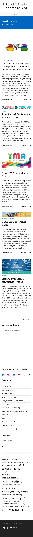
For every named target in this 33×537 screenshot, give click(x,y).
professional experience (13, 503)
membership (19, 495)
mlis (4, 498)
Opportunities (11, 218)
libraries (8, 491)
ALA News (5, 170)
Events (4, 111)
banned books (7, 465)
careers (18, 465)
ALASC (18, 459)
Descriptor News (7, 397)
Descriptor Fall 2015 (8, 394)
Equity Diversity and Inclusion (12, 401)
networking (17, 498)
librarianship (11, 488)
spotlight (25, 506)
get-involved (12, 481)
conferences (9, 24)
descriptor (6, 472)
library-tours (21, 491)
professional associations (15, 501)
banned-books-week (21, 462)
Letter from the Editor (11, 485)
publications (5, 506)
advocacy (7, 459)
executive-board (11, 477)
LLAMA (4, 415)
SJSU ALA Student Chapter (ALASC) (16, 6)
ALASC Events (7, 462)
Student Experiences (8, 60)
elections (8, 474)
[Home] (2, 24)
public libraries (15, 506)
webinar (17, 509)
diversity (16, 472)
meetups (7, 494)
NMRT (4, 418)
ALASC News (6, 390)
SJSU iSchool (6, 425)
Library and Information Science (13, 411)
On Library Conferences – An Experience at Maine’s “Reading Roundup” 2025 (16, 66)
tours (5, 510)
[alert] (16, 331)
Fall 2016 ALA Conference (10, 408)
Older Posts (27, 319)
